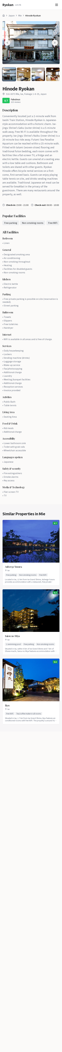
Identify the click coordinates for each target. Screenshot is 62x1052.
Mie (20, 15)
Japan (11, 15)
